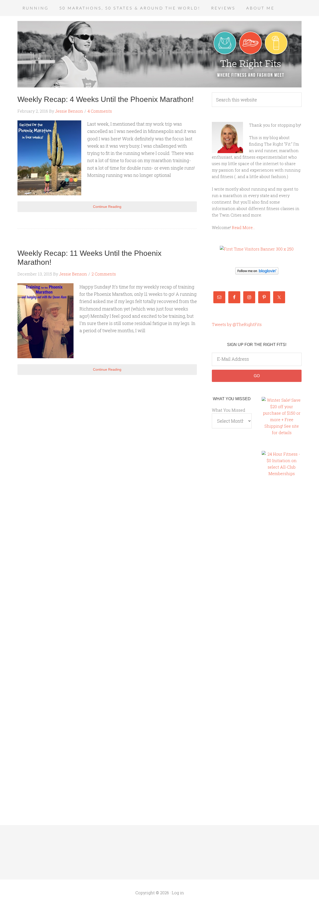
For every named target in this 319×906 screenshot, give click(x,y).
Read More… (243, 227)
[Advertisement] (282, 567)
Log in (178, 892)
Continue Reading (107, 207)
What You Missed (228, 410)
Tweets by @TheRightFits (237, 324)
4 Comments (99, 111)
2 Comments (103, 274)
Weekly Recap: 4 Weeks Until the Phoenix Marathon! (105, 99)
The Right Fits (159, 54)
